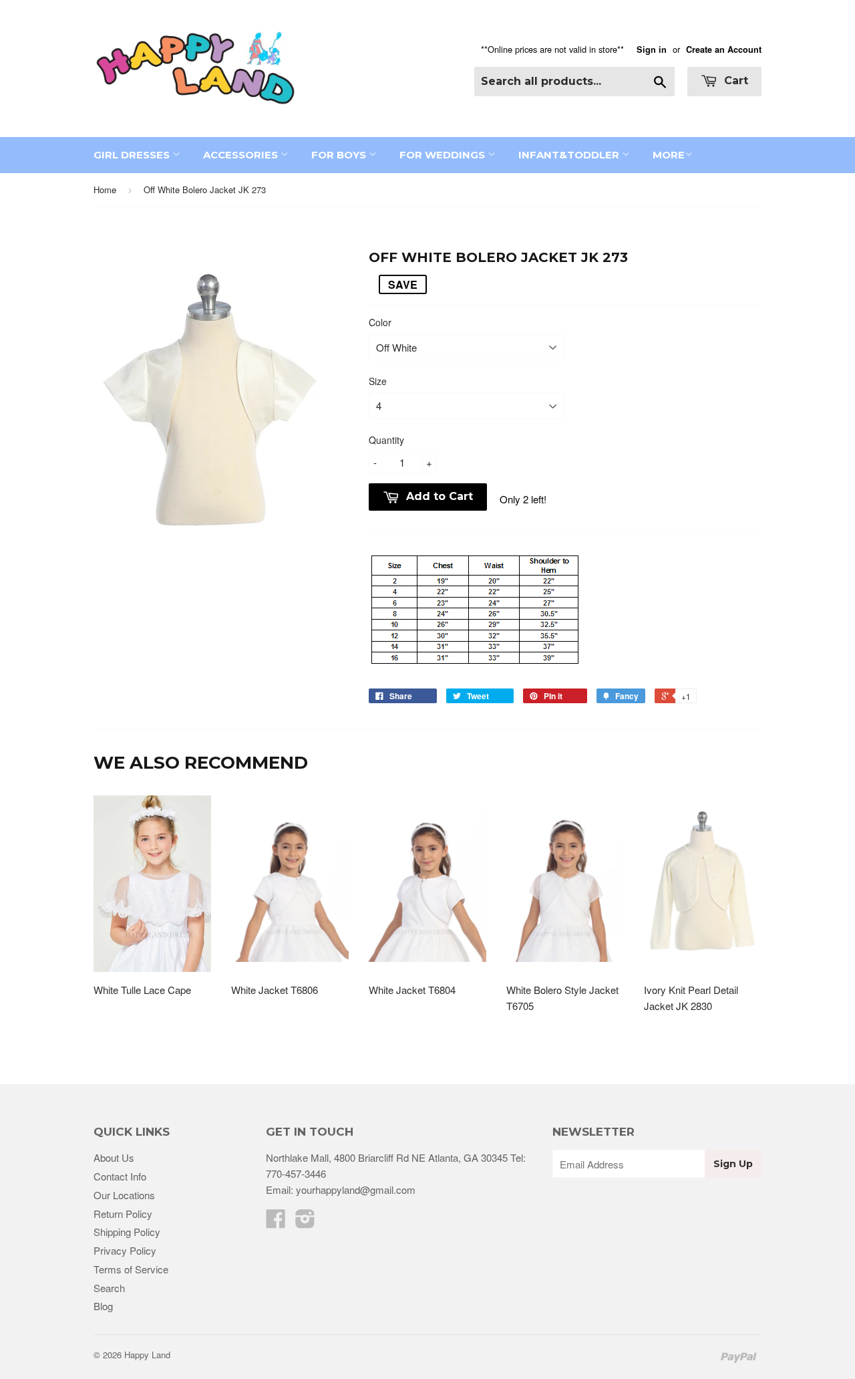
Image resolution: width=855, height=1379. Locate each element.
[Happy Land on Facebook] (276, 1222)
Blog (103, 1306)
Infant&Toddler (570, 154)
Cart (734, 80)
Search (109, 1288)
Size (378, 381)
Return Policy (123, 1214)
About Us (114, 1157)
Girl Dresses (133, 154)
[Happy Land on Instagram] (305, 1222)
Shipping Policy (127, 1232)
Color (380, 322)
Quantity (386, 440)
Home (105, 189)
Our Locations (124, 1195)
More (669, 154)
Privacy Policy (125, 1250)
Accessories (242, 154)
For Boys (340, 154)
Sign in (652, 49)
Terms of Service (131, 1269)
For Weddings (443, 154)
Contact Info (120, 1176)
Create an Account (723, 49)
